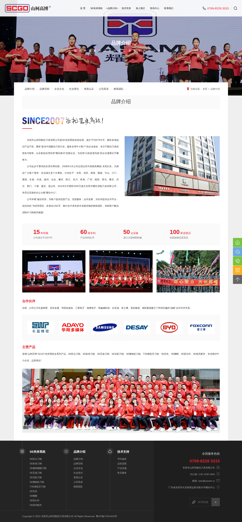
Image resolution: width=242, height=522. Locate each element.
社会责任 (74, 88)
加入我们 (140, 8)
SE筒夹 (33, 491)
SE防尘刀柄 (36, 459)
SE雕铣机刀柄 (37, 482)
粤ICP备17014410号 (106, 516)
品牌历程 (44, 88)
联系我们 (168, 8)
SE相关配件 (36, 505)
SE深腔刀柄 (36, 477)
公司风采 (104, 88)
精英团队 (118, 88)
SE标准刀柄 (36, 463)
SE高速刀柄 (36, 472)
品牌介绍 (112, 8)
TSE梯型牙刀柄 (38, 486)
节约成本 (122, 459)
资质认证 (89, 88)
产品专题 (122, 468)
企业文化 (59, 88)
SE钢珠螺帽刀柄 (38, 468)
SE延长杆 (35, 500)
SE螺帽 (33, 496)
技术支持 (126, 8)
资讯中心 (154, 8)
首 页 (82, 8)
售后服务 (122, 472)
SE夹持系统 (96, 8)
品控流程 (122, 463)
